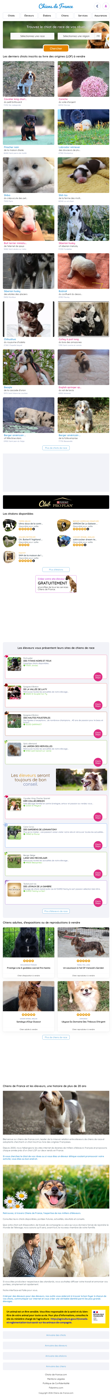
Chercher (56, 48)
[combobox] (32, 36)
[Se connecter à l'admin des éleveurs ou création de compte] (105, 6)
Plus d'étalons (56, 569)
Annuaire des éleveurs (56, 1345)
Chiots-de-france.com (56, 1374)
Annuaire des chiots (56, 1335)
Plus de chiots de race (56, 447)
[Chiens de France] (56, 6)
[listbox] (98, 36)
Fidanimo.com (56, 1387)
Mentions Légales (56, 1379)
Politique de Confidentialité (56, 1383)
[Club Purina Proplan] (56, 502)
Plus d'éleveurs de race (56, 911)
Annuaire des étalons (56, 1356)
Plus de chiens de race (56, 1037)
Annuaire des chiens (56, 1366)
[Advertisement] (56, 472)
